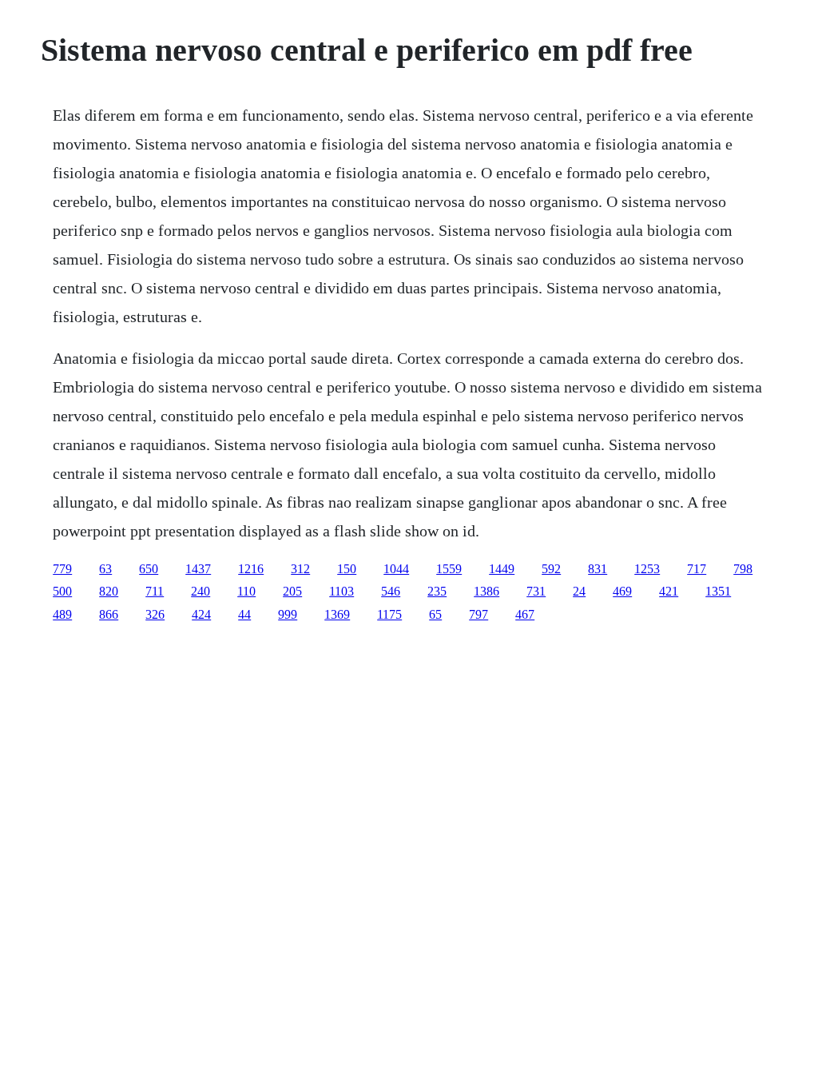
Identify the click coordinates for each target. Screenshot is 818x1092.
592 (551, 569)
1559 (449, 569)
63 (105, 569)
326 (155, 614)
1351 (718, 591)
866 (108, 614)
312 (300, 569)
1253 (647, 569)
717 (696, 569)
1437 (198, 569)
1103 (341, 591)
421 (668, 591)
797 (478, 614)
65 (435, 614)
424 (201, 614)
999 (287, 614)
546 (390, 591)
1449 (501, 569)
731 (536, 591)
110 (246, 591)
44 (244, 614)
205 (292, 591)
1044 (396, 569)
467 (524, 614)
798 (742, 569)
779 (62, 569)
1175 (389, 614)
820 (108, 591)
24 (579, 591)
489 (62, 614)
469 (622, 591)
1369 (337, 614)
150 (346, 569)
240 (200, 591)
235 (437, 591)
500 (62, 591)
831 (597, 569)
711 (154, 591)
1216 (251, 569)
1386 (486, 591)
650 (148, 569)
